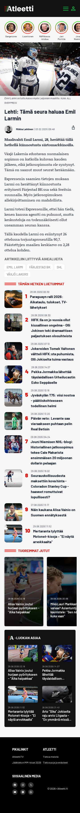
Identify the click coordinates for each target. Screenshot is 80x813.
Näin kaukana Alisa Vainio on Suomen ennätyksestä (53, 512)
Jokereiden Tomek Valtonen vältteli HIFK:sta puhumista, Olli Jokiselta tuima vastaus (53, 353)
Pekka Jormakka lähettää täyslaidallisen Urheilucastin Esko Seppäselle (53, 377)
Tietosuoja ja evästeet (55, 762)
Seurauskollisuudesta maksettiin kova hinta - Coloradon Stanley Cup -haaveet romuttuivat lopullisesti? (50, 486)
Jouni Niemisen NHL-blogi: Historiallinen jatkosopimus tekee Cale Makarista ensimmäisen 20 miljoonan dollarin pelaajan (52, 452)
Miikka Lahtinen (24, 129)
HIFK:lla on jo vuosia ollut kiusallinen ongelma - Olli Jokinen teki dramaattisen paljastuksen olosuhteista (51, 328)
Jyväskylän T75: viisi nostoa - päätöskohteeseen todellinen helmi (53, 400)
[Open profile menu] (73, 8)
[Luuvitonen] (27, 27)
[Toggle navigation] (65, 8)
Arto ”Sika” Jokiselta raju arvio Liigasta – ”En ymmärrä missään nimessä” (57, 717)
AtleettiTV (18, 756)
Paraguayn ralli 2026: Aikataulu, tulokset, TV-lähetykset (48, 301)
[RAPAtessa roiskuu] (44, 27)
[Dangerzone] (10, 27)
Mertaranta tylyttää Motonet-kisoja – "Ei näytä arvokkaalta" (53, 536)
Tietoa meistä (50, 756)
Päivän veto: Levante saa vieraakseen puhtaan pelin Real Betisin (51, 423)
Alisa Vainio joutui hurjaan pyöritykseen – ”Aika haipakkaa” (22, 674)
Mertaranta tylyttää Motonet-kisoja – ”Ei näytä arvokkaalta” (22, 715)
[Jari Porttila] (61, 27)
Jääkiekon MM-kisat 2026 (26, 762)
